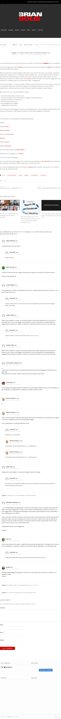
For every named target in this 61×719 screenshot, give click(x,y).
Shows (23, 30)
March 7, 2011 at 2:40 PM (12, 269)
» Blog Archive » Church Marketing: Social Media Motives (21, 495)
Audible (21, 153)
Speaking (4, 30)
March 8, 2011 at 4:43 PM (12, 400)
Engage (10, 30)
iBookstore (8, 146)
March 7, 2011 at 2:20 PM (12, 242)
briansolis (12, 252)
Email (2, 632)
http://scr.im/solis (34, 335)
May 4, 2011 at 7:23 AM (12, 569)
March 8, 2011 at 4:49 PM (12, 414)
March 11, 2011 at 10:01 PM (13, 504)
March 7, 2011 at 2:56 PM (15, 254)
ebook (12, 134)
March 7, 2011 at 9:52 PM (12, 287)
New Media (39, 54)
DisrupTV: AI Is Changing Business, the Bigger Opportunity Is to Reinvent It (9, 215)
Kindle (7, 126)
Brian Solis (30, 16)
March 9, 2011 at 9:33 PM (12, 468)
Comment (3, 607)
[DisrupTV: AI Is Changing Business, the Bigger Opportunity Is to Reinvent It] (10, 205)
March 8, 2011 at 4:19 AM (12, 365)
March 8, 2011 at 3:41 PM (12, 384)
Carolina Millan (10, 285)
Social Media (44, 54)
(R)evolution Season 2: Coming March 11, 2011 (11, 188)
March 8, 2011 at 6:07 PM (15, 442)
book (4, 175)
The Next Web (45, 161)
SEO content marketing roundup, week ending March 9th (21, 592)
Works (17, 30)
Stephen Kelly (10, 315)
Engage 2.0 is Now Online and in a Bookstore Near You (30, 53)
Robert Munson (10, 240)
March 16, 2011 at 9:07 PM (16, 554)
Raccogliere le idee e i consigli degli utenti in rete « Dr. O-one (22, 585)
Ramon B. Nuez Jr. (11, 398)
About (34, 30)
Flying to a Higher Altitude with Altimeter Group (49, 188)
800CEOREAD (21, 150)
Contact (40, 30)
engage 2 (26, 175)
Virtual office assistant (12, 363)
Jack (7, 539)
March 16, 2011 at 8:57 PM (13, 541)
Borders (2, 138)
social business (34, 175)
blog (21, 44)
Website (2, 640)
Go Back (4, 45)
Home (15, 44)
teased (30, 167)
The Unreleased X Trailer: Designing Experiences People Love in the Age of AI (51, 215)
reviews (28, 78)
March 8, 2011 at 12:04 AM (13, 317)
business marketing (11, 175)
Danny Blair (9, 382)
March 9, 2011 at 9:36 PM (15, 480)
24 (1, 180)
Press (28, 30)
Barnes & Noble (4, 130)
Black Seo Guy (10, 267)
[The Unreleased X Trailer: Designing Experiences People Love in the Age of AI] (51, 205)
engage (20, 175)
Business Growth (28, 44)
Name (2, 625)
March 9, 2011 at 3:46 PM (15, 300)
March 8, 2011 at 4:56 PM (15, 431)
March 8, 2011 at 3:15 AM (15, 332)
